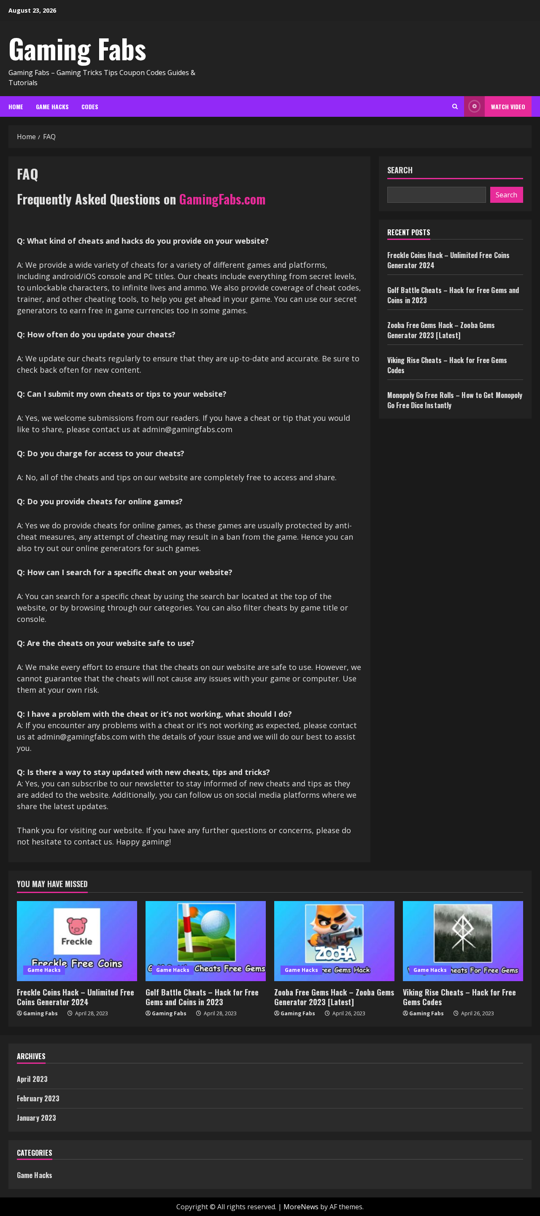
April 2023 (32, 1079)
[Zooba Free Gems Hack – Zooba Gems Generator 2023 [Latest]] (334, 941)
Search (400, 170)
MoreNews (301, 1206)
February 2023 (38, 1098)
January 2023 (36, 1118)
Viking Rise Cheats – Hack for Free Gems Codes (459, 997)
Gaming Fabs (77, 48)
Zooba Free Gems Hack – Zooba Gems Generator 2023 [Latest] (441, 330)
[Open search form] (455, 106)
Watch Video (508, 106)
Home (15, 106)
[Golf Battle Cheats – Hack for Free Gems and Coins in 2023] (206, 941)
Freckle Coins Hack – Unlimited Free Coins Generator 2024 (75, 997)
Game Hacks (52, 106)
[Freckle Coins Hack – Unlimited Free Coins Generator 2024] (77, 941)
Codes (89, 106)
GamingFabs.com (222, 198)
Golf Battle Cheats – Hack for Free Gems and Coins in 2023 (202, 997)
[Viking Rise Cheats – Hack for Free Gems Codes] (463, 941)
